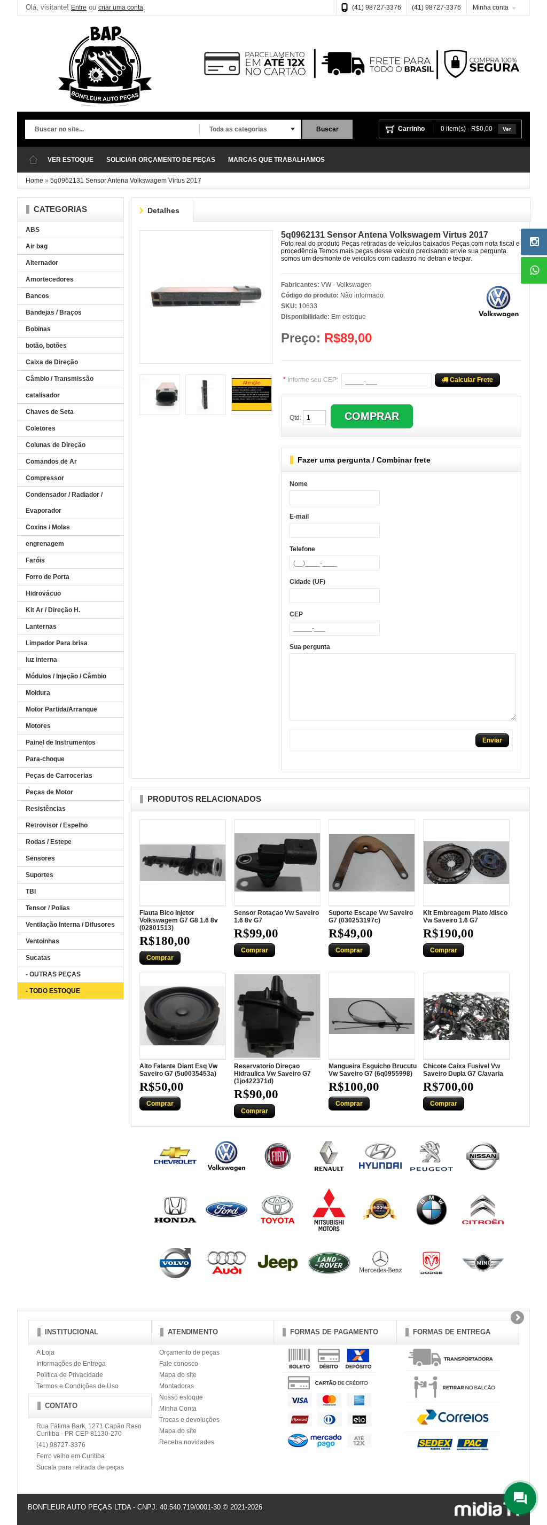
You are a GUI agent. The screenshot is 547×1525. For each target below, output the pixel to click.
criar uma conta (120, 7)
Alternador (42, 263)
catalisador (43, 395)
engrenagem (45, 544)
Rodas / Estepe (49, 842)
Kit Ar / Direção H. (53, 610)
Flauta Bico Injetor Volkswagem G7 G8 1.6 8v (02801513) (178, 920)
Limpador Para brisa (57, 643)
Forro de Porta (47, 577)
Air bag (37, 246)
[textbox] (112, 130)
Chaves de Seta (50, 412)
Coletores (41, 428)
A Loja (45, 1352)
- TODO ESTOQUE (53, 991)
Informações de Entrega (71, 1363)
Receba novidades (186, 1442)
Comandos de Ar (51, 461)
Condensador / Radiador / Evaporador (64, 502)
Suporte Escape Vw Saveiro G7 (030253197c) (371, 916)
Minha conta (491, 7)
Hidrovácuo (43, 593)
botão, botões (46, 345)
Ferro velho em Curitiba (70, 1456)
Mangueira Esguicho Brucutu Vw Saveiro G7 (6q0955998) (373, 1069)
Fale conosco (178, 1363)
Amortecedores (50, 279)
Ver (507, 129)
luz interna (41, 659)
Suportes (39, 875)
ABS (33, 229)
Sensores (40, 858)
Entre (79, 7)
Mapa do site (178, 1375)
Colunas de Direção (55, 445)
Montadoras (176, 1386)
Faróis (35, 560)
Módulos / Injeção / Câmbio (66, 676)
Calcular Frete (470, 380)
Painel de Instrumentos (61, 742)
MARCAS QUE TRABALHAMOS (276, 159)
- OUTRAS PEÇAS (53, 974)
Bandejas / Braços (54, 312)
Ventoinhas (42, 941)
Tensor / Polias (48, 908)
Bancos (37, 296)
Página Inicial (33, 160)
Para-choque (45, 759)
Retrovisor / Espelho (57, 825)
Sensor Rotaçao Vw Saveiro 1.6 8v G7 (276, 916)
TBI (31, 891)
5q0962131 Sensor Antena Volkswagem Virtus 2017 (125, 180)
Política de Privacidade (69, 1375)
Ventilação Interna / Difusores (70, 924)
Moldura (38, 693)
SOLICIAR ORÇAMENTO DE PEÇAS (160, 159)
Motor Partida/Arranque (61, 709)
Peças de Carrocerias (59, 775)
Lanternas (41, 626)
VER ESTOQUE (70, 159)
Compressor (45, 478)
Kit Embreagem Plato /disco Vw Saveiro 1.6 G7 (465, 916)
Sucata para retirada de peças (80, 1467)
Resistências (46, 808)
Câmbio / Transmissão (59, 378)
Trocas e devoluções (189, 1420)
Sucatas (38, 957)
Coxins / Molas (48, 527)
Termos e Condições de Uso (77, 1386)
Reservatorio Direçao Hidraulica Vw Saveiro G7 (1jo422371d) (272, 1073)
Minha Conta (178, 1408)
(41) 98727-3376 (376, 7)
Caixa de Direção (52, 362)
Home (34, 180)
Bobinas (38, 329)
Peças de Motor (49, 792)
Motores (38, 726)
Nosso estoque (181, 1397)
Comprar (160, 957)
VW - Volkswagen (346, 284)
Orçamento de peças (189, 1352)
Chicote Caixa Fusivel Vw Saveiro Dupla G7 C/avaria (463, 1069)
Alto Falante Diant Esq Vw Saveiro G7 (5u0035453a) (178, 1069)
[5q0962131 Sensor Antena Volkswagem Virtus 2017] (206, 240)
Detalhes (163, 210)
